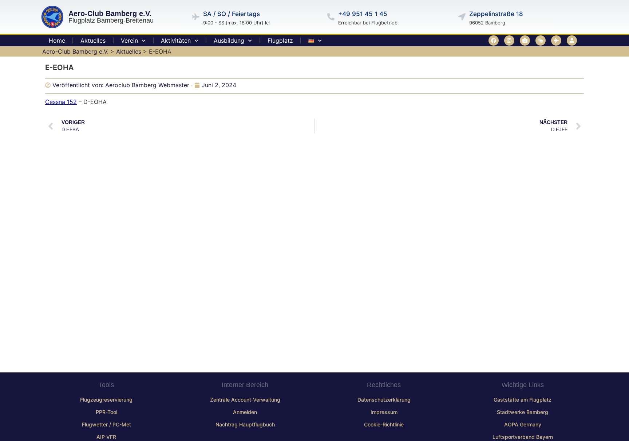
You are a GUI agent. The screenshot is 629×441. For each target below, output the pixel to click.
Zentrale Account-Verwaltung (245, 399)
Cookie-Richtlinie (384, 424)
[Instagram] (509, 40)
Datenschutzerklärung (384, 399)
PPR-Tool (106, 412)
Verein (129, 40)
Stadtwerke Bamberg (522, 412)
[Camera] (525, 40)
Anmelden (245, 412)
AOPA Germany (522, 424)
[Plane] (556, 40)
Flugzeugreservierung (106, 399)
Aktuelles (93, 40)
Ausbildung (229, 40)
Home (57, 40)
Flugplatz (280, 40)
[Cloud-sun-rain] (540, 40)
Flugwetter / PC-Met (106, 424)
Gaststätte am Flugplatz (522, 399)
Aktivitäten (176, 40)
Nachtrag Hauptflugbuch (245, 424)
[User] (572, 40)
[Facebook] (493, 40)
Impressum (384, 412)
